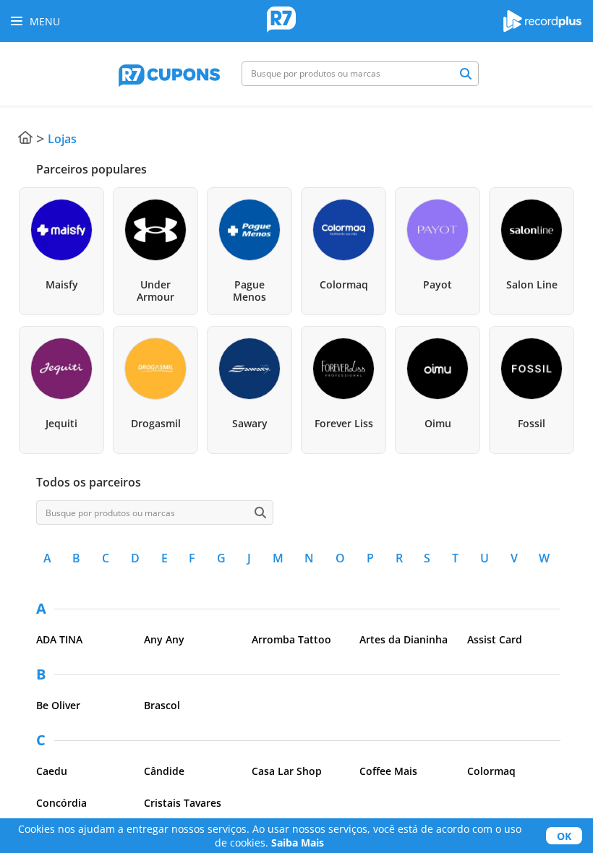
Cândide (164, 771)
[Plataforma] (169, 74)
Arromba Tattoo (291, 639)
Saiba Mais (297, 842)
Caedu (51, 771)
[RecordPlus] (542, 28)
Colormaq (491, 771)
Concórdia (61, 803)
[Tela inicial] (281, 21)
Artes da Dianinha (403, 639)
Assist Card (494, 639)
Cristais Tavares (182, 803)
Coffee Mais (388, 771)
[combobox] (360, 73)
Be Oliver (58, 705)
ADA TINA (59, 639)
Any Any (164, 639)
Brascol (162, 705)
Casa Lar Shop (287, 771)
